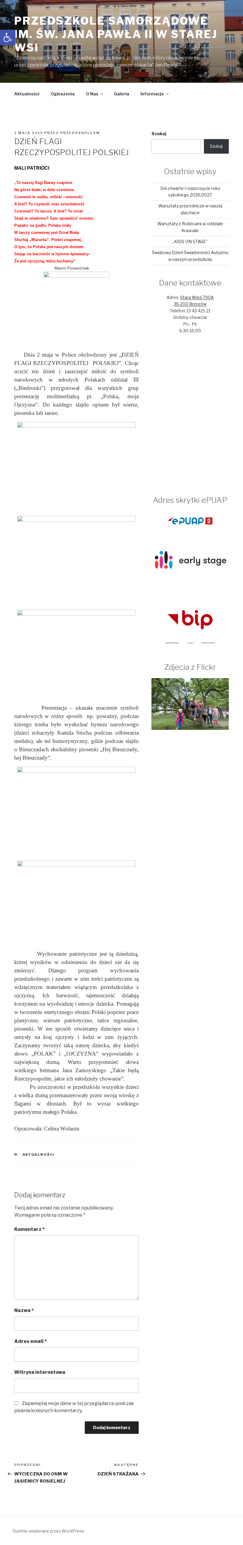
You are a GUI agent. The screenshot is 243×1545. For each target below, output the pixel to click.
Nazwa (24, 1310)
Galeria (121, 93)
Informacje (152, 93)
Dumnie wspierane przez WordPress (48, 1530)
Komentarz (29, 1229)
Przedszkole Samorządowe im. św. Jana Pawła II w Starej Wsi (115, 34)
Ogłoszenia (63, 93)
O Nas (92, 93)
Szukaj (158, 133)
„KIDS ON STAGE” (190, 241)
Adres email (30, 1341)
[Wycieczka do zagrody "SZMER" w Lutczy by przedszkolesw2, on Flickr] (190, 728)
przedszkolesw (80, 133)
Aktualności (26, 93)
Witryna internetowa (39, 1372)
